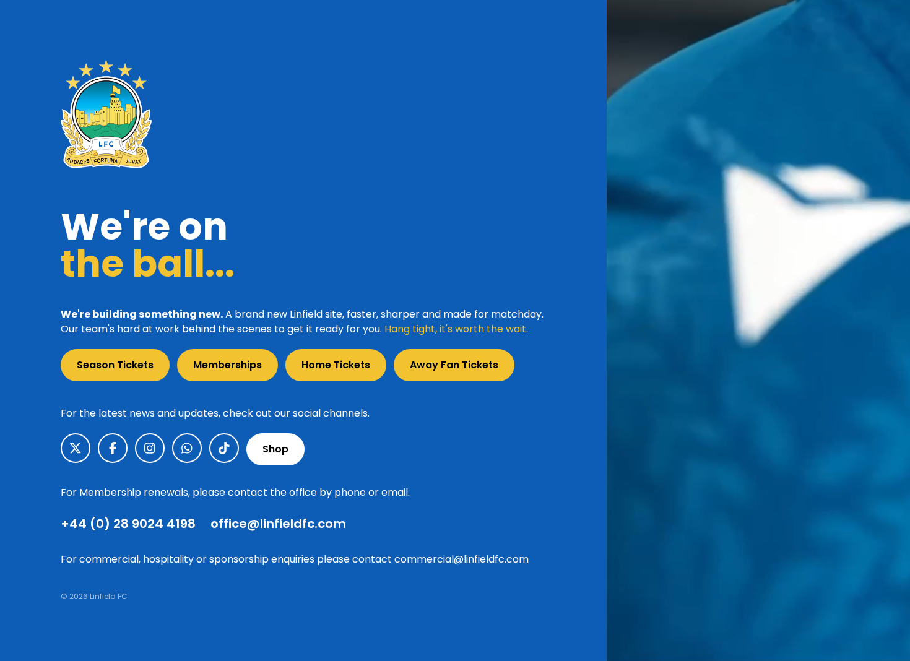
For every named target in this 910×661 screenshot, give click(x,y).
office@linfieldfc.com (278, 523)
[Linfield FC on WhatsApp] (187, 448)
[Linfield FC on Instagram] (150, 448)
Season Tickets (115, 365)
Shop (275, 449)
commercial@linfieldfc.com (461, 559)
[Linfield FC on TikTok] (224, 448)
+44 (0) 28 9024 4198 (128, 523)
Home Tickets (335, 365)
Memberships (227, 365)
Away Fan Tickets (454, 365)
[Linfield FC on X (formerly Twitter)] (75, 448)
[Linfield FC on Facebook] (113, 448)
